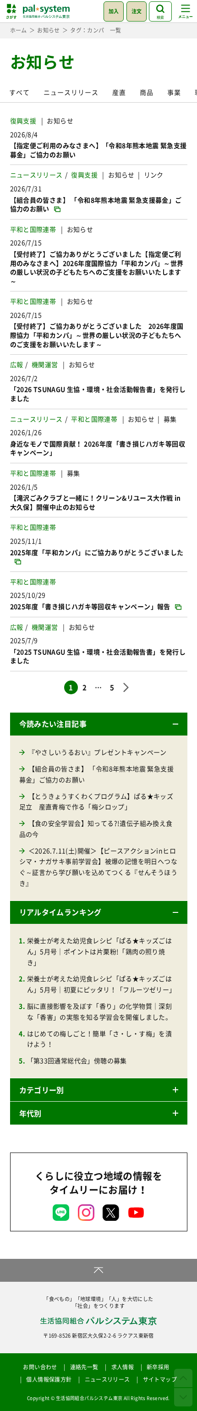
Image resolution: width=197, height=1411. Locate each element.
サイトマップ (160, 1379)
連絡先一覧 (84, 1367)
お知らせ (60, 120)
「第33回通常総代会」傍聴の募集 (77, 1060)
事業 (174, 92)
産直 (119, 92)
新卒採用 (158, 1367)
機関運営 (45, 364)
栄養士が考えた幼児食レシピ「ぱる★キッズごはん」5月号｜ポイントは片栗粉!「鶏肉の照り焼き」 (99, 951)
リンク (154, 174)
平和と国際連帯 (33, 229)
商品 (146, 92)
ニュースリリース (71, 92)
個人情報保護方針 (48, 1379)
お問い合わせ (40, 1367)
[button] (98, 724)
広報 (16, 364)
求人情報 (122, 1367)
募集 (170, 418)
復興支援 (23, 120)
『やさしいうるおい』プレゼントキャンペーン (97, 752)
